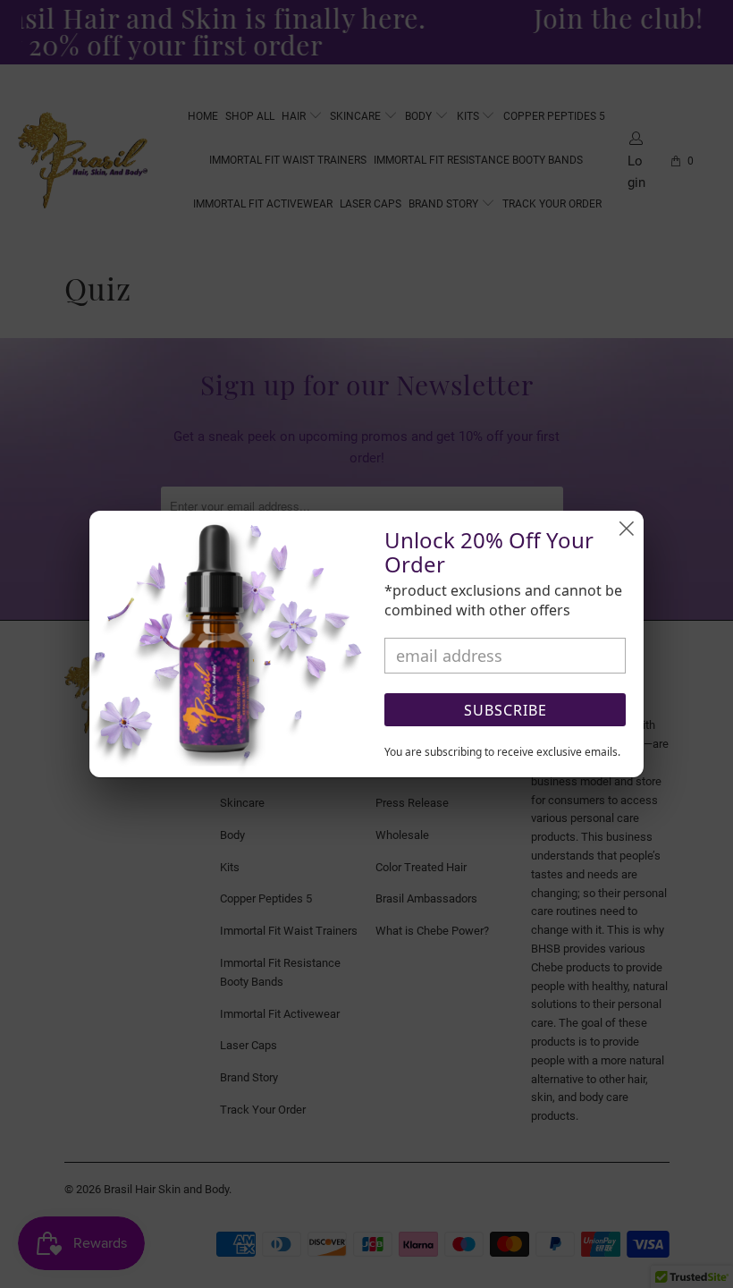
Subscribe (505, 710)
